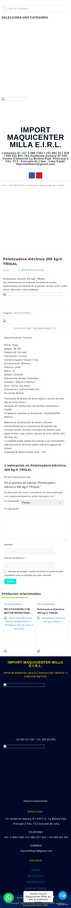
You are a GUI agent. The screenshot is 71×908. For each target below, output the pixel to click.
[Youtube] (39, 175)
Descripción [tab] (22, 328)
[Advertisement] (35, 58)
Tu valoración (12, 509)
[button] (8, 898)
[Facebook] (32, 175)
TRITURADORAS (17, 185)
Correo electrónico (15, 558)
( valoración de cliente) (31, 270)
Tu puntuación (12, 501)
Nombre (9, 544)
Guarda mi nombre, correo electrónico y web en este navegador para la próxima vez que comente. (33, 573)
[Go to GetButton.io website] (62, 904)
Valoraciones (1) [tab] (44, 328)
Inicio (4, 185)
